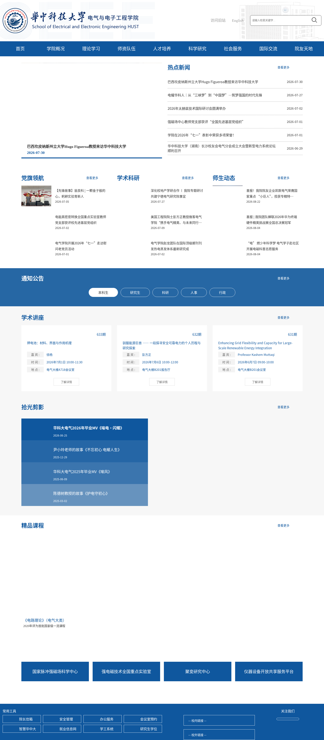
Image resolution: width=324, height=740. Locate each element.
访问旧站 (218, 20)
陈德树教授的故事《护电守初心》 (81, 493)
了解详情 (66, 382)
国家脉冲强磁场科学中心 (55, 671)
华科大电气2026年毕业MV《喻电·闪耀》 (88, 428)
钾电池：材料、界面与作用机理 (49, 342)
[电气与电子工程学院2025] (71, 20)
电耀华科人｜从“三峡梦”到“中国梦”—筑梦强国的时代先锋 (215, 95)
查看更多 (284, 67)
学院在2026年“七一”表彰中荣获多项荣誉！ (202, 134)
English (238, 20)
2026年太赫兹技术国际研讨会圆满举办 (197, 108)
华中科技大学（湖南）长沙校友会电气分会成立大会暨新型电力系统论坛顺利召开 (222, 148)
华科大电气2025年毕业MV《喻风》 (82, 471)
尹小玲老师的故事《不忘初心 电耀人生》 (87, 449)
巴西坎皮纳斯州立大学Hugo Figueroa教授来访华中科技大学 (76, 147)
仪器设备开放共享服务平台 (269, 671)
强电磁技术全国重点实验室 (126, 671)
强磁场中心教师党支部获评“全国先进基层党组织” (206, 121)
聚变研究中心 (197, 671)
